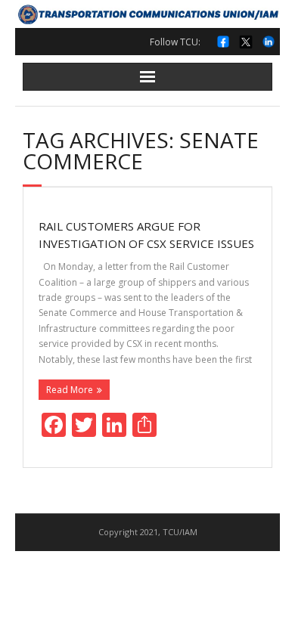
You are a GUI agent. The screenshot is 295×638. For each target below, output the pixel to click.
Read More (69, 389)
